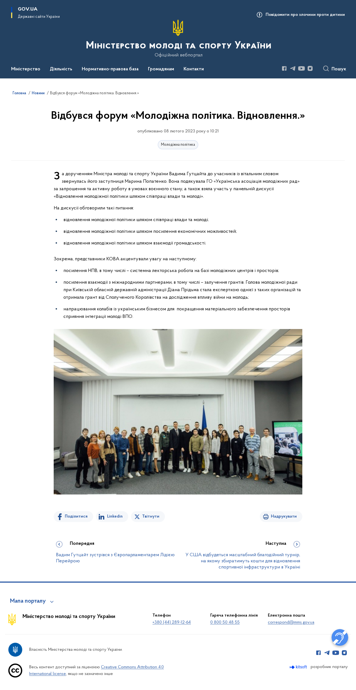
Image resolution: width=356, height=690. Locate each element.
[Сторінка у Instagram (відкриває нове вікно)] (310, 68)
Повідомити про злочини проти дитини (305, 15)
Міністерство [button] (25, 69)
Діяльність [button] (61, 69)
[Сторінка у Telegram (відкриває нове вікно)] (293, 68)
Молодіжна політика (178, 145)
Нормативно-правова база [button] (110, 69)
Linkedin (115, 516)
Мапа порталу (28, 601)
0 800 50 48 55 (225, 622)
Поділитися (76, 516)
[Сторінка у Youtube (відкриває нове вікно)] (301, 68)
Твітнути (150, 516)
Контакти (194, 69)
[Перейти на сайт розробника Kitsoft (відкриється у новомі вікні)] (299, 667)
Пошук (339, 69)
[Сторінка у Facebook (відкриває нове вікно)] (284, 68)
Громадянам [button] (161, 69)
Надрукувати (284, 516)
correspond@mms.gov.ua (291, 622)
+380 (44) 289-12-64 (171, 622)
